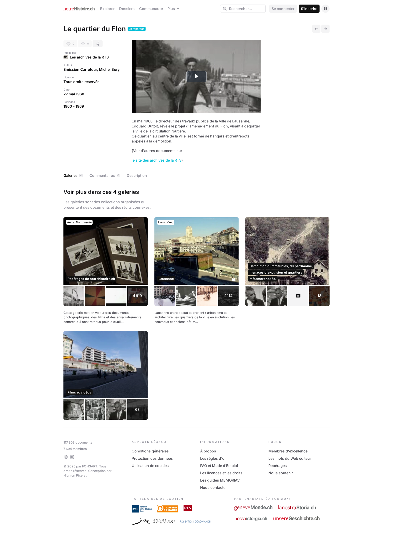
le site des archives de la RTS (156, 160)
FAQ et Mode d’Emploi (219, 465)
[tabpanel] (196, 303)
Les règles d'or (213, 458)
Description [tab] (137, 175)
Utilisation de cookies (150, 465)
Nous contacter (213, 487)
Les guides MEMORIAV (220, 480)
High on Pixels (74, 475)
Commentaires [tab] (104, 175)
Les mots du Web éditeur (289, 458)
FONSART (89, 466)
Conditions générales (150, 451)
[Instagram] (72, 457)
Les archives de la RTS (89, 57)
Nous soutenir (280, 473)
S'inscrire (309, 8)
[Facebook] (65, 457)
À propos (208, 451)
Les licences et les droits (221, 473)
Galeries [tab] (72, 175)
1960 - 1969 (73, 106)
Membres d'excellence (287, 451)
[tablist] (196, 175)
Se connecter (283, 8)
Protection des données (152, 458)
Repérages (277, 465)
